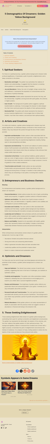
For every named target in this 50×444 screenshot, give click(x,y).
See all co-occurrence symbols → (39, 400)
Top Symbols (27, 5)
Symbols (6, 29)
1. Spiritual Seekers (8, 55)
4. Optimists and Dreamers (11, 61)
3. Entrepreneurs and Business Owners (14, 59)
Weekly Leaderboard (32, 431)
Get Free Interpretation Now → (25, 46)
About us (29, 436)
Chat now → (25, 412)
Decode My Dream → (42, 1)
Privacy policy (30, 440)
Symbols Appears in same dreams (19, 378)
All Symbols (19, 5)
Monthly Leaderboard (32, 429)
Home (2, 29)
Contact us (30, 438)
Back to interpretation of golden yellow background (17, 362)
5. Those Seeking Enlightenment (12, 63)
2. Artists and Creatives (10, 57)
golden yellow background (15, 29)
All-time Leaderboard (32, 426)
